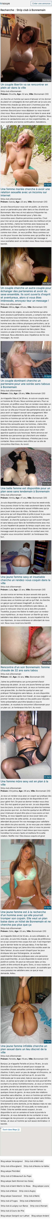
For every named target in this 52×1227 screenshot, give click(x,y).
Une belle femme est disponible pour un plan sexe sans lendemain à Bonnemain (25, 490)
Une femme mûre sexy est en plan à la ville (24, 783)
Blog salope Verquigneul (12, 1161)
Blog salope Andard (40, 1216)
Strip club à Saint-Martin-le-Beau (16, 1186)
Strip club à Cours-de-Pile (12, 1211)
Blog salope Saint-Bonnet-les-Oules (17, 1181)
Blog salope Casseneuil (11, 1196)
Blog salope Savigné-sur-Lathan (15, 1216)
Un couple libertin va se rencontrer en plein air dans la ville (24, 86)
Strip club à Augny (27, 1191)
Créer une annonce (41, 3)
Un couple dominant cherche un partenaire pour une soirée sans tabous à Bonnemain (25, 384)
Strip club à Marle (32, 1196)
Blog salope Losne (41, 1186)
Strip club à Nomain (39, 1206)
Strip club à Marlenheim (30, 1201)
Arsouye (5, 3)
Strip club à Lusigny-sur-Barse (14, 1206)
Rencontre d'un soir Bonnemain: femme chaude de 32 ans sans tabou (25, 669)
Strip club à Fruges (9, 1201)
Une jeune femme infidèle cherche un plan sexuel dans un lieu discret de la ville (24, 1049)
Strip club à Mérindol (34, 1161)
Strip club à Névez (9, 1191)
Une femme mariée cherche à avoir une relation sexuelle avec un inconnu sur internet (25, 192)
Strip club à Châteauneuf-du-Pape (16, 1176)
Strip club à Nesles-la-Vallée (36, 1166)
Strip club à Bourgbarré (11, 1166)
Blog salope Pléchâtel (10, 1171)
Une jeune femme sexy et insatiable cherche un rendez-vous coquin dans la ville (25, 580)
